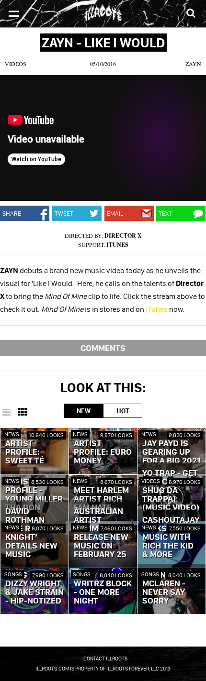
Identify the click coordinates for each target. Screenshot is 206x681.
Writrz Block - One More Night (103, 592)
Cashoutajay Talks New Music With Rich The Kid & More (170, 538)
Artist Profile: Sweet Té (24, 452)
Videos (15, 63)
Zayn (193, 63)
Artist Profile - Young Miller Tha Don (34, 495)
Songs (13, 574)
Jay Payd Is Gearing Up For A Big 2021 (171, 452)
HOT (122, 410)
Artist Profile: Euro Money (103, 452)
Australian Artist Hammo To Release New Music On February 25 (101, 533)
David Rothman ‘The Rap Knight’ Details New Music (31, 533)
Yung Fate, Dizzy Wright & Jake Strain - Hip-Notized (34, 588)
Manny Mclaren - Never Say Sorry (163, 588)
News (11, 434)
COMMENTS (103, 347)
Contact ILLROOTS (105, 658)
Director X (123, 235)
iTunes (117, 245)
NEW (84, 410)
